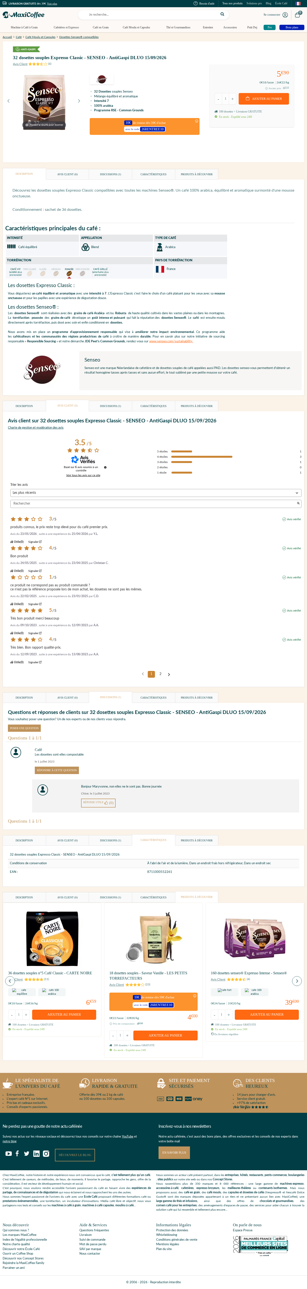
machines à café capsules (98, 1205)
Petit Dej (252, 27)
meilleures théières (239, 1188)
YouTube (127, 1136)
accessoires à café (167, 1188)
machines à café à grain (66, 1205)
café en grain (192, 1192)
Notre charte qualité (16, 1244)
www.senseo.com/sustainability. (171, 341)
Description (24, 173)
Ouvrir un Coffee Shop (18, 1253)
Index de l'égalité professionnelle (25, 1239)
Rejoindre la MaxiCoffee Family (23, 1263)
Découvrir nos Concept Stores (23, 1258)
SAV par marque (90, 1249)
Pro (270, 27)
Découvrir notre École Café (21, 1249)
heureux (260, 1083)
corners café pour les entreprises (176, 1205)
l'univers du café (37, 1083)
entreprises (232, 1175)
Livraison (85, 1235)
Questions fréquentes (94, 1230)
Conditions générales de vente (176, 1239)
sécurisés (189, 1083)
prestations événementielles (20, 1201)
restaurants (256, 1175)
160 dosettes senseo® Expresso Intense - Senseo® (249, 973)
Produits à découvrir (197, 174)
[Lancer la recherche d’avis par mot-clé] (298, 503)
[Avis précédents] (143, 674)
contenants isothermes (273, 1188)
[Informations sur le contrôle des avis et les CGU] (105, 467)
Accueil (7, 37)
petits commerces (276, 1175)
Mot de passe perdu (92, 1244)
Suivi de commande (92, 1239)
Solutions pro (254, 3)
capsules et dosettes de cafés (246, 1192)
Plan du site (164, 1249)
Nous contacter (89, 1253)
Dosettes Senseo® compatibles (79, 37)
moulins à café (124, 1205)
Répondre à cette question (57, 770)
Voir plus (52, 3)
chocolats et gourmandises (276, 1201)
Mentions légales (167, 1244)
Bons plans (292, 27)
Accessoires (230, 27)
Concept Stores (222, 1179)
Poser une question (24, 728)
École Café (281, 3)
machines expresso (292, 1183)
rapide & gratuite (115, 1083)
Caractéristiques (153, 174)
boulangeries (296, 1175)
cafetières (187, 1188)
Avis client (67, 174)
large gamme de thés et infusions (176, 1201)
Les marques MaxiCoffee (19, 1235)
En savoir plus (174, 1152)
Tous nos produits (232, 3)
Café (19, 37)
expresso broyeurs (207, 1188)
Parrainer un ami (14, 1268)
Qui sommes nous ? (16, 1230)
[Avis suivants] (169, 674)
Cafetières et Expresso (66, 27)
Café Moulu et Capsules (136, 27)
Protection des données (172, 1230)
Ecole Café (90, 1196)
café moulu (214, 1192)
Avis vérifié (294, 519)
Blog (268, 3)
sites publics (165, 1179)
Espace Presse (243, 1230)
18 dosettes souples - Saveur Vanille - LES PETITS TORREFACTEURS (148, 975)
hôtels (244, 1175)
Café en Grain (101, 27)
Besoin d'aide (206, 3)
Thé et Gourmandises (178, 27)
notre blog (10, 1141)
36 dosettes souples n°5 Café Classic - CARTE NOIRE (50, 973)
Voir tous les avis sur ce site (83, 475)
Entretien (208, 27)
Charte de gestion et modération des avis (36, 427)
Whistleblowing (166, 1235)
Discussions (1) (110, 174)
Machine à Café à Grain (24, 27)
